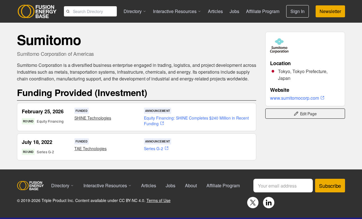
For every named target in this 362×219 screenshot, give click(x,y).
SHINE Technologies (92, 118)
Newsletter (330, 11)
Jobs (234, 11)
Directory (133, 11)
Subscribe (330, 185)
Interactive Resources (175, 11)
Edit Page (308, 113)
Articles (215, 11)
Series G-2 (153, 148)
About (191, 185)
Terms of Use (158, 200)
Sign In (297, 11)
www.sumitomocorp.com (294, 98)
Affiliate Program (262, 11)
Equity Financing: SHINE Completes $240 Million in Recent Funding (196, 120)
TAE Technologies (90, 148)
